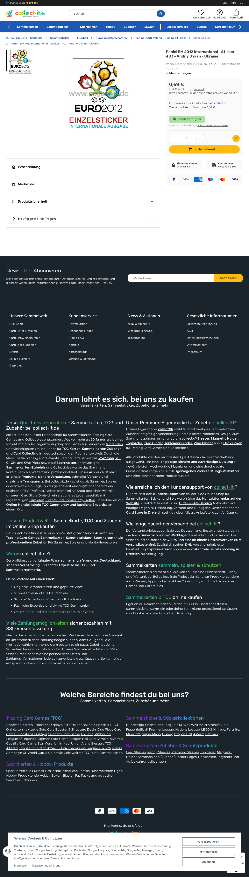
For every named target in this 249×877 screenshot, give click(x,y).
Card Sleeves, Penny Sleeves (148, 752)
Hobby (110, 27)
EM (179, 725)
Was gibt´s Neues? (140, 331)
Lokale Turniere (177, 27)
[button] (201, 13)
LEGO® (149, 27)
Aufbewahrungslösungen (146, 761)
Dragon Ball (183, 734)
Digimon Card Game (52, 739)
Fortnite (233, 729)
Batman (211, 734)
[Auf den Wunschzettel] (236, 138)
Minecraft (133, 734)
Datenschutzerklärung (76, 278)
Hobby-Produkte (19, 775)
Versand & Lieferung (82, 359)
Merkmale (26, 184)
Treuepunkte (136, 338)
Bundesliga (135, 725)
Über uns (15, 366)
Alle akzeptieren (208, 841)
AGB (190, 331)
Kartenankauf (225, 27)
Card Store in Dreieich (143, 512)
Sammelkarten (27, 27)
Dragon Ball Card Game (88, 739)
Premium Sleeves (185, 752)
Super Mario (151, 734)
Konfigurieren (208, 851)
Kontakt (73, 345)
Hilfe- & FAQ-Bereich (195, 503)
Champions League (160, 725)
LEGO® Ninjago (213, 729)
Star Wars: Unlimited (54, 743)
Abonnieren (228, 278)
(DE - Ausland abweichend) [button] (213, 125)
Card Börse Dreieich (23, 331)
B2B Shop (16, 324)
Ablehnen (208, 861)
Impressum (194, 352)
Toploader (208, 752)
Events (202, 27)
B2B (225, 3)
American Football (77, 771)
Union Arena (80, 743)
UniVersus (115, 739)
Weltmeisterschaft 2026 (209, 725)
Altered (12, 748)
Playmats (224, 757)
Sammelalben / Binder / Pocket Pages (167, 757)
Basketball (53, 771)
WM (186, 725)
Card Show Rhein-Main (24, 338)
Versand (199, 89)
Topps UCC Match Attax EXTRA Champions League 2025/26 (65, 748)
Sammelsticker (57, 27)
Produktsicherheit (32, 201)
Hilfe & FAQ (76, 338)
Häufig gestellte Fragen (37, 219)
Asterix (198, 734)
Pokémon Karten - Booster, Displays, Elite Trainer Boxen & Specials (57, 725)
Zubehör (130, 27)
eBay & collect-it (139, 324)
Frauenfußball (137, 729)
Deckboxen (207, 757)
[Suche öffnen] (161, 13)
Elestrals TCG (101, 743)
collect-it (224, 487)
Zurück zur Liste (16, 38)
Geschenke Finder (80, 331)
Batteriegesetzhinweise (203, 338)
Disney (167, 734)
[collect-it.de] (25, 13)
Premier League (161, 729)
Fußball (38, 771)
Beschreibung (29, 167)
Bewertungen (77, 324)
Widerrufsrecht (197, 345)
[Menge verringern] (173, 138)
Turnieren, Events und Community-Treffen (62, 500)
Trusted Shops (17, 3)
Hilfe (233, 3)
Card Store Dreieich (22, 345)
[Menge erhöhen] (200, 138)
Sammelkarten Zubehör (101, 449)
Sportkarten (88, 27)
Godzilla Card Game (21, 743)
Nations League (187, 729)
